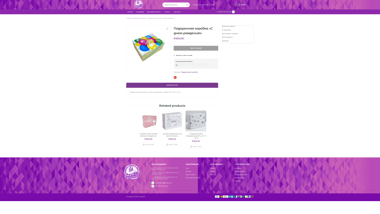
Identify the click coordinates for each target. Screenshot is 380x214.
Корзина (225, 41)
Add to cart (149, 144)
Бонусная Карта (228, 26)
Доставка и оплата (230, 33)
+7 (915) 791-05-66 (223, 12)
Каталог (143, 18)
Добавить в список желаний (184, 55)
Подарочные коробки (189, 72)
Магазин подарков (133, 18)
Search (187, 4)
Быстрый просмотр (146, 123)
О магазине (226, 30)
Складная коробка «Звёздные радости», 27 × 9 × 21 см (196, 136)
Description (172, 85)
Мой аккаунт (227, 37)
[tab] (172, 85)
